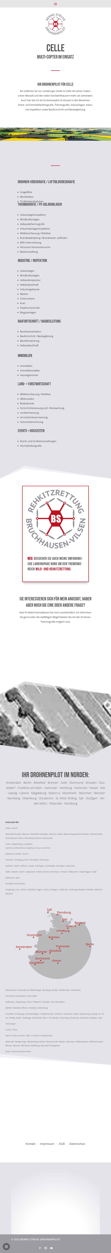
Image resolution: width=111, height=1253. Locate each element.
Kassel (94, 788)
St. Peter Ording (66, 798)
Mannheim (69, 793)
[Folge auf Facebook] (40, 1248)
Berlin (27, 783)
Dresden (91, 783)
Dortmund (76, 783)
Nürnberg (14, 798)
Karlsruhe (80, 788)
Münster (99, 793)
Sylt (81, 798)
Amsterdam (13, 783)
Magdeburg (39, 793)
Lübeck (24, 793)
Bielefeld (39, 783)
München (85, 793)
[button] (6, 1246)
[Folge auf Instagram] (45, 1248)
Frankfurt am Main (30, 788)
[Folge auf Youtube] (51, 1248)
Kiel (102, 788)
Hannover (50, 788)
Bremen (53, 783)
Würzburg (70, 803)
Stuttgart (92, 798)
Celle (64, 783)
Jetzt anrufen (55, 641)
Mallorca (55, 793)
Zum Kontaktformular (55, 659)
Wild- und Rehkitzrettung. (53, 569)
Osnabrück (46, 798)
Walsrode (55, 803)
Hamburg (66, 788)
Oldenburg (29, 798)
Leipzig (12, 793)
